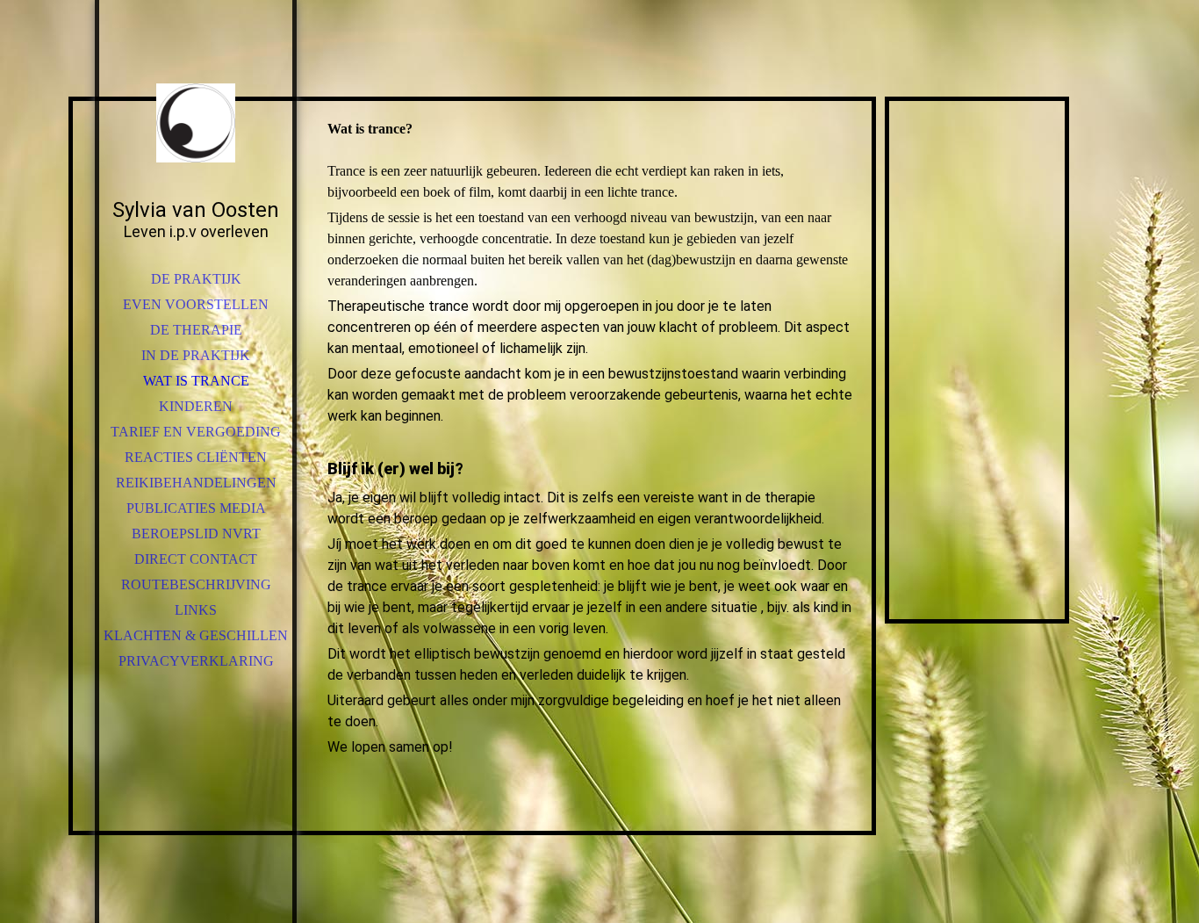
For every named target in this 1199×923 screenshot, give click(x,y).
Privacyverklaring (196, 660)
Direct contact (195, 559)
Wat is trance (196, 380)
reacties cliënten (196, 457)
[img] (195, 123)
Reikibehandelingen (196, 482)
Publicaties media (196, 508)
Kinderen (196, 406)
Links (196, 609)
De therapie (196, 329)
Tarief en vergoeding (196, 431)
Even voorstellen (196, 304)
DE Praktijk (196, 278)
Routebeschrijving (196, 584)
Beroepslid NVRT (196, 533)
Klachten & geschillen (196, 635)
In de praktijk (195, 355)
